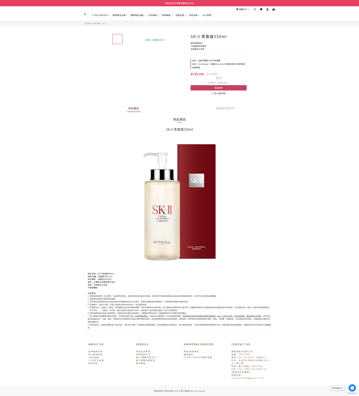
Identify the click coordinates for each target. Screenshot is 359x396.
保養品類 (179, 15)
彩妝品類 (193, 15)
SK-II (104, 23)
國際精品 (188, 354)
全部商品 (87, 23)
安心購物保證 (95, 354)
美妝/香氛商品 (191, 351)
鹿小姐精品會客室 (145, 360)
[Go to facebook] (352, 387)
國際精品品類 (137, 15)
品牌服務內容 (95, 351)
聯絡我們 (219, 87)
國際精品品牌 (119, 15)
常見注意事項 (143, 351)
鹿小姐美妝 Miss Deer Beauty (193, 391)
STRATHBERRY (100, 15)
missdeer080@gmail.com (247, 378)
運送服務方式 (143, 354)
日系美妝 (152, 15)
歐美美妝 (166, 15)
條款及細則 (168, 391)
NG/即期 (206, 15)
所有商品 (93, 363)
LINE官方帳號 (96, 360)
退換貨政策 (158, 391)
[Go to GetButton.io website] (352, 393)
